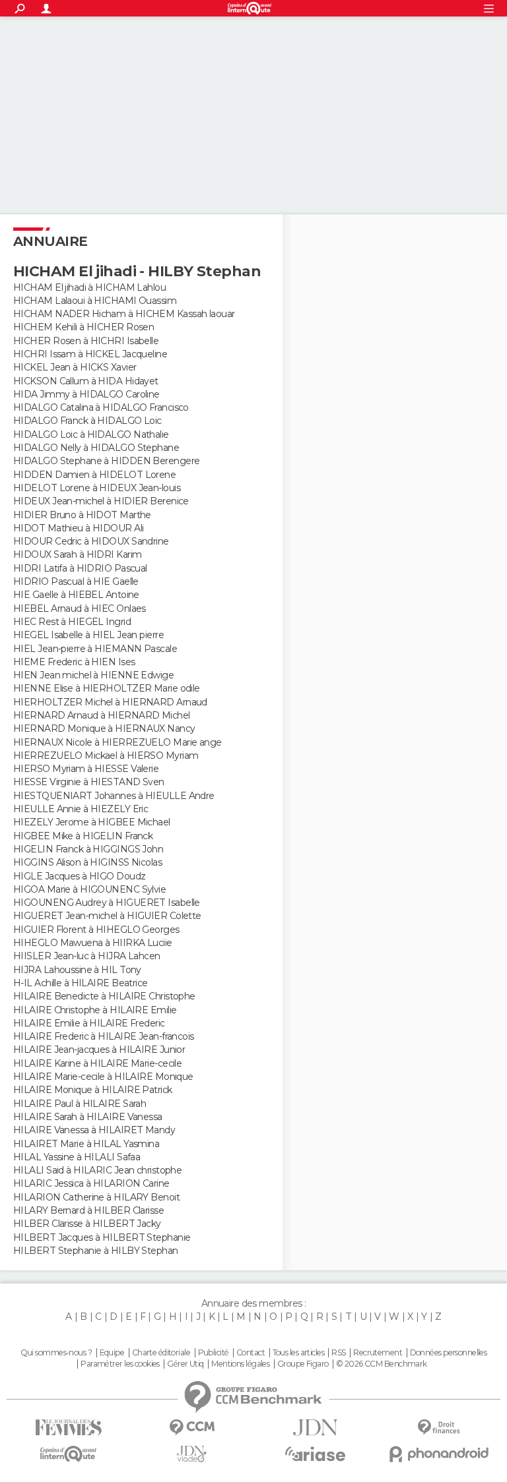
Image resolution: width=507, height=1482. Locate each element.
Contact (250, 1352)
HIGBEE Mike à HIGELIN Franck (82, 836)
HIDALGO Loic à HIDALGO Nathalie (91, 434)
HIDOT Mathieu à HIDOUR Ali (78, 528)
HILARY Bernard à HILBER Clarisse (88, 1210)
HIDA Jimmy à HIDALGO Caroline (86, 394)
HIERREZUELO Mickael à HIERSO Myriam (105, 755)
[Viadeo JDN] (192, 1454)
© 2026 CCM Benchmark (381, 1364)
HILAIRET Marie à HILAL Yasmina (86, 1144)
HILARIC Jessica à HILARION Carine (91, 1183)
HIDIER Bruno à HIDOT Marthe (82, 515)
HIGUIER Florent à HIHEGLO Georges (96, 929)
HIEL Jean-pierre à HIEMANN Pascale (95, 649)
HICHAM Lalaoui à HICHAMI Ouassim (94, 301)
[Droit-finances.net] (438, 1427)
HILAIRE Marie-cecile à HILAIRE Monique (103, 1076)
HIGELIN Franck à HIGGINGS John (88, 849)
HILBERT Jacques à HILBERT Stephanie (101, 1237)
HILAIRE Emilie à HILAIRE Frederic (89, 1023)
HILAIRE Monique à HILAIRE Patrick (92, 1090)
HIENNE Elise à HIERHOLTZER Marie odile (106, 688)
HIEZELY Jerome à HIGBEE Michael (91, 822)
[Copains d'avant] (68, 1454)
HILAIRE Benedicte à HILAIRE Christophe (104, 996)
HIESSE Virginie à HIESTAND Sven (88, 782)
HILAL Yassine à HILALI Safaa (76, 1157)
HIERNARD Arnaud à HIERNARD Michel (101, 715)
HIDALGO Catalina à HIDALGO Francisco (101, 407)
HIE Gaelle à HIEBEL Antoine (76, 595)
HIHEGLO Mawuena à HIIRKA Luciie (92, 943)
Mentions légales (240, 1364)
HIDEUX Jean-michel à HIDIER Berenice (101, 501)
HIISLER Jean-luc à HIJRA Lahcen (86, 956)
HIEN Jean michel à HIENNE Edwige (93, 675)
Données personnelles (448, 1352)
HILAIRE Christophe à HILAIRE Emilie (94, 1010)
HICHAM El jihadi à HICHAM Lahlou (89, 287)
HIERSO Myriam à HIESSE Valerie (85, 769)
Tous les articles (298, 1352)
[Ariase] (315, 1453)
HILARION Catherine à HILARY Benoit (96, 1197)
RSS (338, 1352)
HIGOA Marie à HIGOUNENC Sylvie (89, 889)
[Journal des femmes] (68, 1427)
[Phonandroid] (438, 1454)
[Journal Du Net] (315, 1427)
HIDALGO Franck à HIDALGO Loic (87, 421)
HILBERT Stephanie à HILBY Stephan (95, 1251)
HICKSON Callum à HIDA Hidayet (85, 381)
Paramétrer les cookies (120, 1364)
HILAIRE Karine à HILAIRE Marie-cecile (97, 1063)
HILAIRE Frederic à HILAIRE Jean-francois (103, 1036)
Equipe (112, 1352)
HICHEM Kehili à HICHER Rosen (83, 327)
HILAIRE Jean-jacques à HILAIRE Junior (99, 1049)
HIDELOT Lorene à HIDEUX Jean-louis (96, 488)
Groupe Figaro (303, 1364)
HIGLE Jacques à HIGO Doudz (79, 876)
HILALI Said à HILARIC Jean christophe (97, 1170)
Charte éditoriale (161, 1352)
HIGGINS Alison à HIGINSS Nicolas (87, 862)
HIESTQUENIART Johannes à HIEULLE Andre (114, 796)
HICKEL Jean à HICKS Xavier (74, 367)
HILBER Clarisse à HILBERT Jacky (87, 1224)
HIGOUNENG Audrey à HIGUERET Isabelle (106, 902)
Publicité (213, 1352)
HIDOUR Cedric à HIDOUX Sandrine (91, 541)
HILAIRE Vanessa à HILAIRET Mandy (94, 1130)
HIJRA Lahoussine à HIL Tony (77, 970)
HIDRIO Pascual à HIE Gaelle (76, 581)
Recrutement (377, 1352)
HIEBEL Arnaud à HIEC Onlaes (79, 608)
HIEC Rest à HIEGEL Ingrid (72, 622)
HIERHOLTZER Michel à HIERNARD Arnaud (110, 702)
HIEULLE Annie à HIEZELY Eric (80, 809)
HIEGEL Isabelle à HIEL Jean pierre (88, 635)
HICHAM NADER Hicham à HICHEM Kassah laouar (123, 314)
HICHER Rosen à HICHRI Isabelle (85, 341)
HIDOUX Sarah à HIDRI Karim (77, 554)
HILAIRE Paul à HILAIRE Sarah (79, 1104)
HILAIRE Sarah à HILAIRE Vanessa (87, 1117)
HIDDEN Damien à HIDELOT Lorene (94, 475)
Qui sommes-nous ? (56, 1352)
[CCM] (192, 1427)
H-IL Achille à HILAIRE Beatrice (80, 983)
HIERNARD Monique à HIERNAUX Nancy (104, 728)
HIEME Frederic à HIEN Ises (74, 662)
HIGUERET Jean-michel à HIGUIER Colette (107, 916)
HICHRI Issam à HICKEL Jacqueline (90, 354)
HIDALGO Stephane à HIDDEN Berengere (106, 461)
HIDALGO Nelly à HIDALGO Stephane (96, 448)
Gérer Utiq (185, 1364)
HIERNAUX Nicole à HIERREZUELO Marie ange (117, 742)
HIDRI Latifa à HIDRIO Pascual (80, 568)
